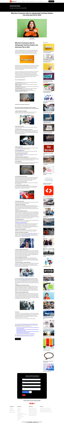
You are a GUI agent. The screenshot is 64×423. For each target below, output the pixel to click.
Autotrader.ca (19, 410)
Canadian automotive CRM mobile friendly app (45, 410)
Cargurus (17, 264)
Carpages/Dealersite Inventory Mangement (22, 414)
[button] (23, 1)
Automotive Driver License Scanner (33, 414)
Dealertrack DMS (19, 409)
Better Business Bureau (25, 235)
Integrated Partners (32, 1)
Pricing (27, 1)
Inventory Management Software (12, 411)
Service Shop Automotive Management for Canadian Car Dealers (25, 333)
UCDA (30, 233)
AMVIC (32, 233)
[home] (13, 1)
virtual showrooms (23, 154)
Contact (37, 1)
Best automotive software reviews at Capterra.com (45, 409)
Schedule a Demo (51, 1)
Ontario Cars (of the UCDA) (20, 416)
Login (47, 1)
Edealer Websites (19, 415)
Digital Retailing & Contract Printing (33, 409)
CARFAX (20, 151)
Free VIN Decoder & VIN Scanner (32, 415)
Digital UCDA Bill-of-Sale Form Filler (33, 410)
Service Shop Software (12, 412)
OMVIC (35, 233)
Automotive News (41, 1)
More (18, 420)
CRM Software (11, 409)
